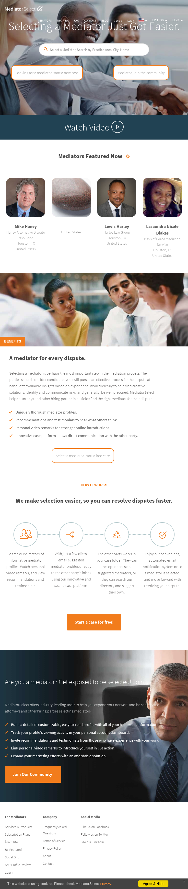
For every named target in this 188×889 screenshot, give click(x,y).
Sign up (117, 20)
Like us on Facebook (95, 827)
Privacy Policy (52, 848)
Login (130, 20)
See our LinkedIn (92, 842)
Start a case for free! (94, 622)
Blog (104, 20)
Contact (90, 20)
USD (175, 19)
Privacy (105, 884)
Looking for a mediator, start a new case (47, 72)
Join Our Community (32, 774)
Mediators (44, 20)
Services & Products (18, 827)
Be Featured (13, 849)
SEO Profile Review (18, 865)
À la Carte (11, 842)
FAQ (76, 20)
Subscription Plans (17, 834)
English (158, 19)
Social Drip (12, 857)
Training (63, 20)
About (47, 856)
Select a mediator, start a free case (83, 455)
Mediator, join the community (141, 72)
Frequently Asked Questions (55, 830)
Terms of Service (54, 841)
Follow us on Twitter (94, 834)
